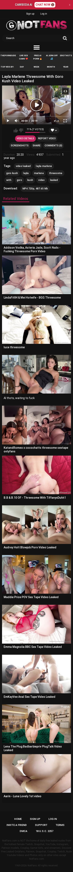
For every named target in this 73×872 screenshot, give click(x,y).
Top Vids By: (7, 67)
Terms (60, 825)
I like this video (16, 130)
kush (30, 180)
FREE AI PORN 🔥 (37, 57)
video (41, 180)
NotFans (32, 865)
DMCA (23, 831)
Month (51, 67)
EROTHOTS (66, 55)
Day (22, 67)
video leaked (23, 166)
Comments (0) (53, 145)
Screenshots (20, 145)
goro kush (12, 173)
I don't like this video (21, 130)
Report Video (47, 138)
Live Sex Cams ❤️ (23, 57)
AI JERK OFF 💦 (52, 57)
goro (19, 180)
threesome (55, 173)
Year (65, 67)
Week (36, 67)
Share (37, 145)
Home (18, 818)
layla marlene (44, 166)
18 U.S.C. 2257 (44, 831)
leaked (54, 180)
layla (26, 173)
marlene (39, 173)
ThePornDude (8, 55)
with (9, 180)
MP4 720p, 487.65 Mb (35, 188)
